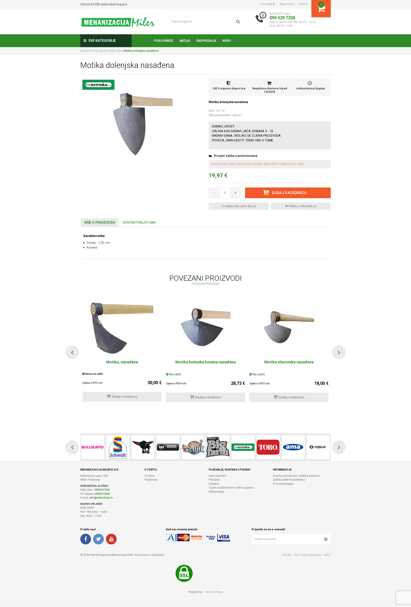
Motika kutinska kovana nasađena (205, 362)
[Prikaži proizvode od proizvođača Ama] (268, 447)
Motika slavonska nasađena (289, 362)
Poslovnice (150, 479)
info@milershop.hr (101, 497)
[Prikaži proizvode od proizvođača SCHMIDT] (92, 447)
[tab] (99, 222)
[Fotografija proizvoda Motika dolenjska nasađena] (141, 125)
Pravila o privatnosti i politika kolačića (296, 475)
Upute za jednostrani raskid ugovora (231, 487)
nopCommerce (214, 592)
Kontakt (287, 554)
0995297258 (101, 489)
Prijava (302, 4)
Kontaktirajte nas (139, 222)
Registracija (286, 4)
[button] (72, 352)
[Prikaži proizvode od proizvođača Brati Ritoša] (218, 447)
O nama (149, 475)
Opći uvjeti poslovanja (308, 554)
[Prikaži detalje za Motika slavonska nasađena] (289, 327)
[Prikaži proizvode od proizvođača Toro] (243, 447)
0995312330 (102, 493)
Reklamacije (216, 491)
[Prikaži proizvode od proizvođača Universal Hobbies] (142, 447)
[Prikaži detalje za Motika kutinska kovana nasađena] (205, 327)
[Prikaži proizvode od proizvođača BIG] (117, 447)
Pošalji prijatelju (302, 206)
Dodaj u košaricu (124, 397)
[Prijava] (326, 539)
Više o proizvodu (99, 222)
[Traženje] (238, 21)
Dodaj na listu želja (240, 206)
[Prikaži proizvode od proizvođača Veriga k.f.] (293, 447)
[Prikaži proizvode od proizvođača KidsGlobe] (167, 447)
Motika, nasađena (122, 362)
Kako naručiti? (217, 475)
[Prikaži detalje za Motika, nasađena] (122, 327)
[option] (205, 352)
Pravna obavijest (283, 483)
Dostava (214, 483)
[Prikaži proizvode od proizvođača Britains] (193, 447)
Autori (327, 554)
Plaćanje (214, 479)
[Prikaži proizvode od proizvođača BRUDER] (318, 447)
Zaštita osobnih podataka (289, 479)
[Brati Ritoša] (98, 84)
